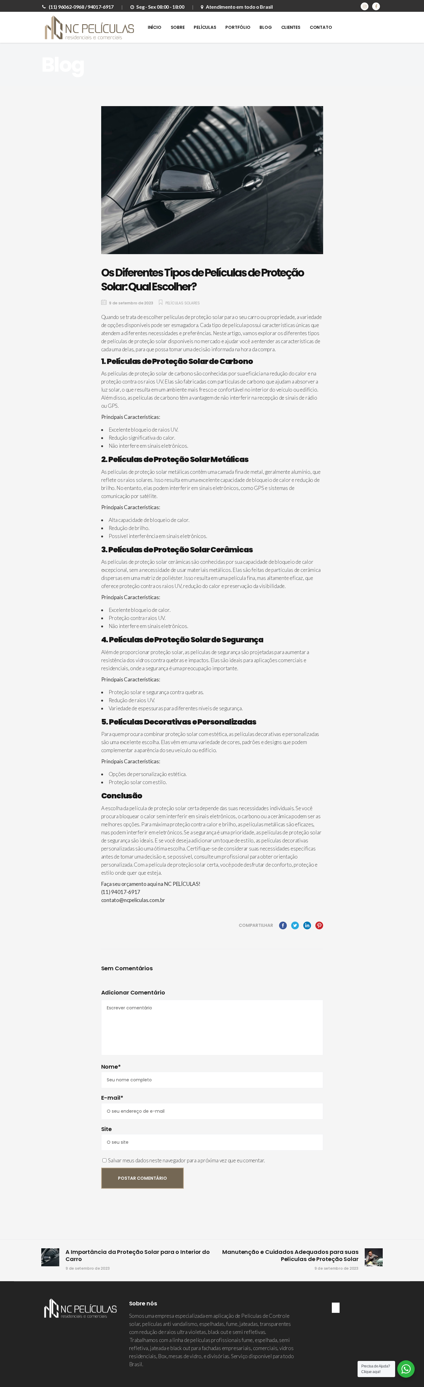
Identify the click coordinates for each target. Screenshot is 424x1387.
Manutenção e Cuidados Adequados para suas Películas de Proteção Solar (290, 1255)
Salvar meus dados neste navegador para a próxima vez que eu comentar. (186, 1160)
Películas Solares (182, 303)
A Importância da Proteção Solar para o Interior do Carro (137, 1255)
